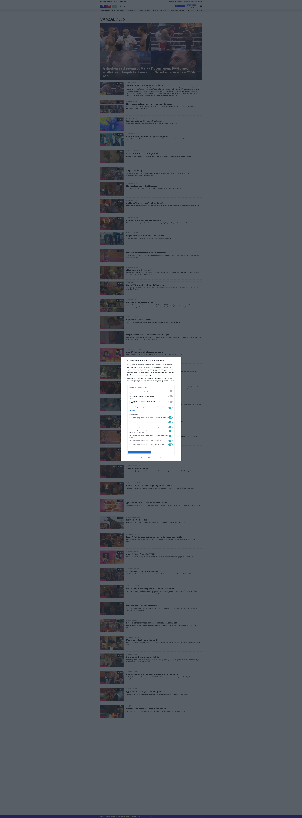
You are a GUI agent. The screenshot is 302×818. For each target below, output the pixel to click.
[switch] (170, 391)
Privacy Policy (160, 457)
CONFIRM (140, 452)
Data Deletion (142, 457)
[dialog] (151, 409)
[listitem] (151, 387)
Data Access (151, 457)
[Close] (178, 360)
